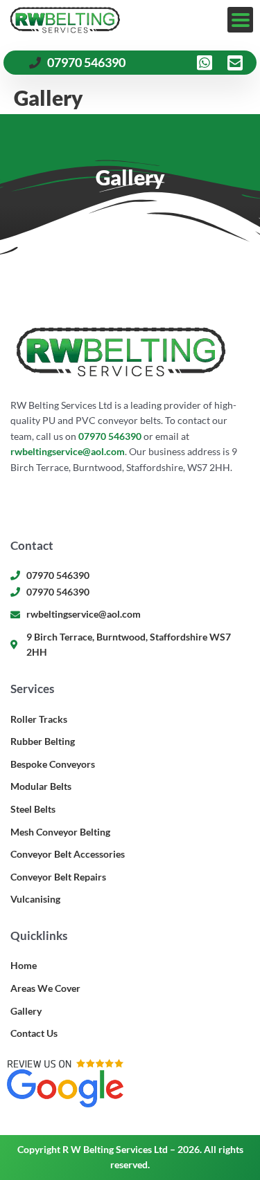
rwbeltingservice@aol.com (67, 451)
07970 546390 (109, 436)
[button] (240, 20)
